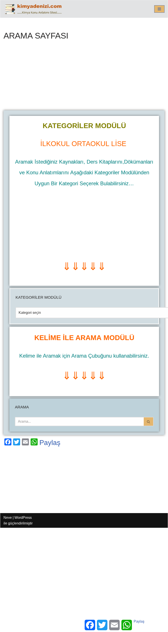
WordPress (23, 517)
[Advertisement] (84, 78)
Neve (8, 517)
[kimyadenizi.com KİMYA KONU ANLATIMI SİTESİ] (34, 9)
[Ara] (149, 421)
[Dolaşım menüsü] (159, 9)
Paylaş (49, 442)
